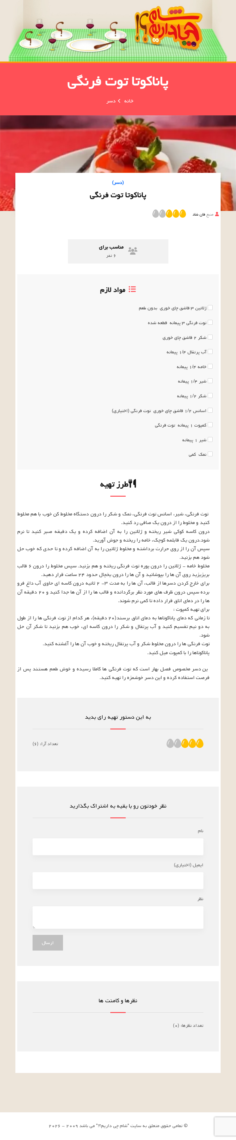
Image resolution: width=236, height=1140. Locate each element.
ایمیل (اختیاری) (188, 865)
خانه (128, 101)
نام (200, 831)
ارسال (48, 943)
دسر (111, 101)
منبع (203, 214)
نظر (200, 899)
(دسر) (118, 182)
